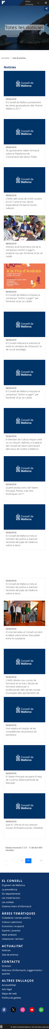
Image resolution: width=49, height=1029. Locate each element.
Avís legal (7, 989)
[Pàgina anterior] (6, 860)
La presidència (9, 889)
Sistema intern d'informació (16, 906)
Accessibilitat (9, 985)
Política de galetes (11, 997)
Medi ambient (9, 934)
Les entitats (8, 902)
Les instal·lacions (11, 897)
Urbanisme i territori (12, 938)
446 (29, 860)
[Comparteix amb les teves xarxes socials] (46, 8)
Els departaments (11, 893)
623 (42, 860)
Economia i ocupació (13, 926)
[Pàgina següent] (6, 865)
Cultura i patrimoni (12, 922)
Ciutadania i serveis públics (16, 917)
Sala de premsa (10, 954)
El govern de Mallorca (13, 885)
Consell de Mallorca (1, 1026)
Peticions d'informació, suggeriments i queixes (22, 972)
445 (23, 860)
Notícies (6, 950)
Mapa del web (9, 993)
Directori (6, 966)
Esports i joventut (11, 930)
